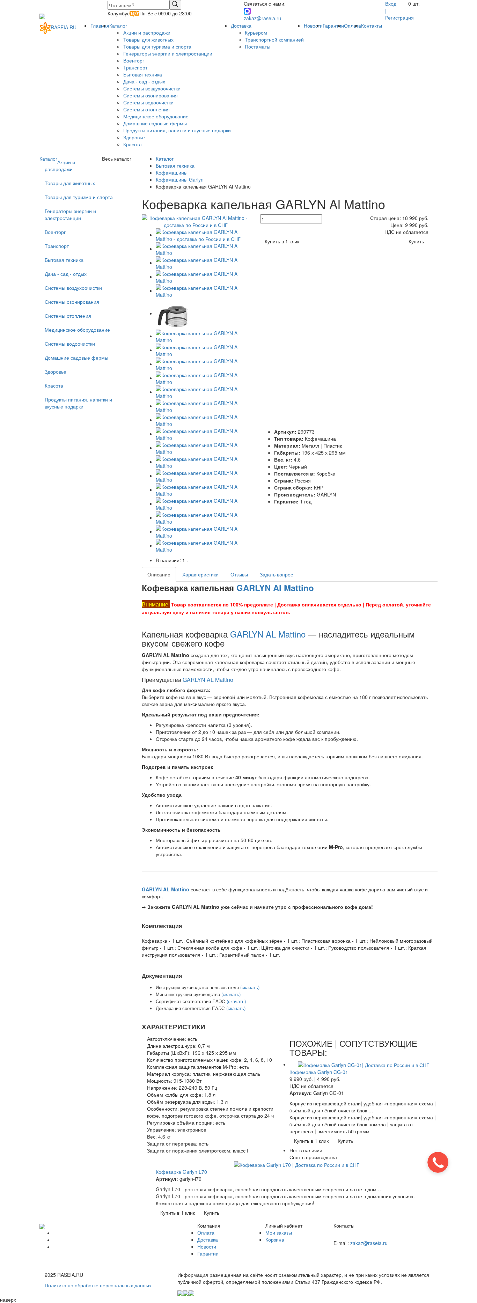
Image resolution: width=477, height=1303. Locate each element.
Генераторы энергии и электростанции (167, 53)
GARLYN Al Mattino (275, 588)
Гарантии (333, 25)
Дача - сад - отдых (144, 81)
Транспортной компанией (274, 39)
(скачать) (249, 987)
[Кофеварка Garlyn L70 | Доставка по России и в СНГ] (296, 1164)
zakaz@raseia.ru (262, 18)
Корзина (274, 1239)
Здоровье (134, 137)
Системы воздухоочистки (152, 88)
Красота (132, 144)
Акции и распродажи (146, 32)
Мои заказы (278, 1232)
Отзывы (239, 574)
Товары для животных (148, 39)
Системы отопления (146, 109)
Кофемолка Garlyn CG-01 (318, 1071)
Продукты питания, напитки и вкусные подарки (177, 130)
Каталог (118, 25)
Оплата (352, 25)
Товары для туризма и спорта (157, 46)
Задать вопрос (276, 574)
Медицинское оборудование (156, 116)
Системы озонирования (150, 95)
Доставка (241, 25)
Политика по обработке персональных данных (98, 1285)
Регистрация (399, 17)
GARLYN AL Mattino (268, 634)
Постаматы (257, 46)
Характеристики (200, 574)
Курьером (256, 32)
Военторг (133, 60)
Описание (158, 574)
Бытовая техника (142, 74)
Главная (99, 25)
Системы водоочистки (148, 102)
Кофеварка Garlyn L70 (181, 1171)
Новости (313, 25)
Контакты (371, 25)
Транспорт (135, 67)
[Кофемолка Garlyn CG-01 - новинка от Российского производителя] (363, 1064)
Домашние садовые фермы (155, 123)
